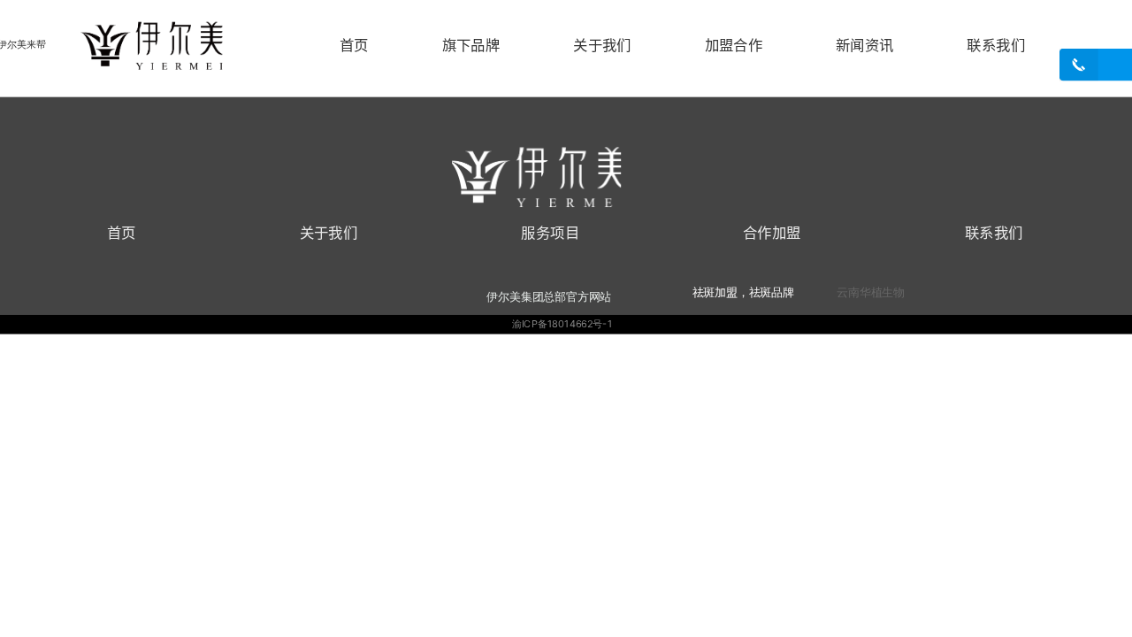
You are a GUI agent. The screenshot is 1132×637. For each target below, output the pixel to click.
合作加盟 (772, 232)
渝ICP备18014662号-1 (562, 324)
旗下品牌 (471, 44)
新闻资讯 (865, 44)
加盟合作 (734, 44)
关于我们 (602, 44)
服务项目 (550, 232)
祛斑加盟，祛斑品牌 (743, 292)
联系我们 (996, 44)
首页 (354, 44)
